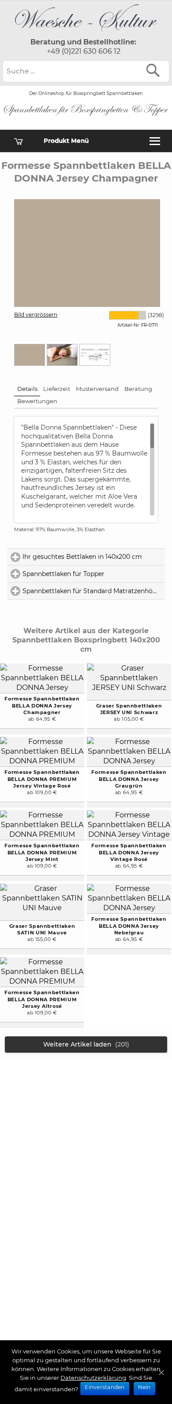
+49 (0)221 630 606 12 (83, 51)
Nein (144, 1387)
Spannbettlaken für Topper (93, 574)
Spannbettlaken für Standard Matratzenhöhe (93, 591)
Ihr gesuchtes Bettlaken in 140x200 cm (93, 557)
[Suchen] (155, 70)
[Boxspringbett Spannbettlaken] (86, 32)
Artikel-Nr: (128, 325)
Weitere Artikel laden (86, 1044)
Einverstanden (104, 1387)
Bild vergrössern (35, 314)
